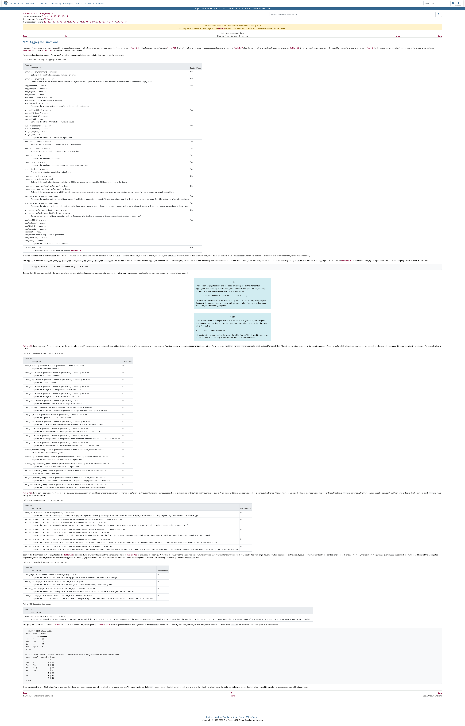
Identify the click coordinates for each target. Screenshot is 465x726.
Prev (25, 36)
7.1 (126, 22)
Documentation (42, 3)
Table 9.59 (371, 48)
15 (63, 16)
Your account (98, 3)
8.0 (108, 22)
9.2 (78, 22)
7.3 (117, 22)
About (20, 3)
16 (59, 16)
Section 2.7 (46, 50)
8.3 (95, 22)
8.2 (100, 22)
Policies (209, 717)
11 (53, 22)
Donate (88, 3)
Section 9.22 (132, 555)
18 (51, 16)
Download (29, 3)
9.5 (65, 22)
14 (67, 16)
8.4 (91, 22)
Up (66, 36)
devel (50, 19)
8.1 (104, 22)
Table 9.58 (294, 48)
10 (57, 22)
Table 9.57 (238, 48)
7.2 (121, 22)
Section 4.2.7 (28, 50)
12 (49, 22)
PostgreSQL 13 (46, 13)
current (221, 28)
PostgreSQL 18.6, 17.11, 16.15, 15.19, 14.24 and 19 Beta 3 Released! (240, 8)
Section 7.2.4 (104, 625)
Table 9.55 (135, 48)
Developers (68, 3)
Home (13, 3)
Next (440, 36)
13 (45, 22)
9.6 (60, 22)
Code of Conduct (223, 717)
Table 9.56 (171, 48)
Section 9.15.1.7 (77, 250)
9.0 (87, 22)
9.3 (74, 22)
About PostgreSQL (241, 717)
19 (45, 19)
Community (56, 3)
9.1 (82, 22)
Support (79, 3)
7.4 (113, 22)
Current (45, 16)
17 (55, 16)
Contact (255, 717)
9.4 (69, 22)
